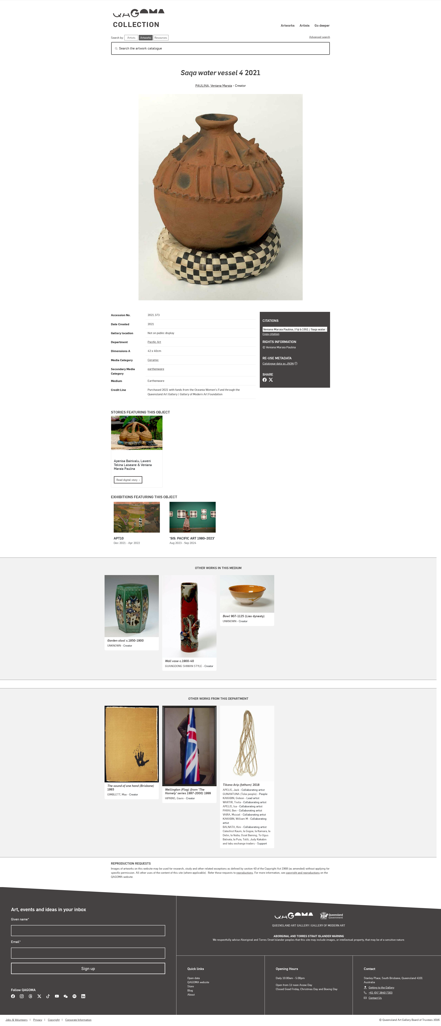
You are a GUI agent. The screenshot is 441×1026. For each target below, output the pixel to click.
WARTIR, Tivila (232, 802)
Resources (161, 37)
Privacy (37, 1020)
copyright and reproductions (303, 872)
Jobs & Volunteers (17, 1020)
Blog (190, 990)
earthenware (156, 369)
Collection (136, 24)
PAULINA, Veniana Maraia (213, 85)
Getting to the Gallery (381, 987)
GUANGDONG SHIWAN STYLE (183, 666)
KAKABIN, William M (235, 818)
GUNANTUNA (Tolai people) (240, 794)
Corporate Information (78, 1020)
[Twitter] (271, 380)
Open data (193, 978)
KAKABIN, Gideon (233, 798)
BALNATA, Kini (232, 827)
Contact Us (375, 998)
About (191, 994)
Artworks (288, 25)
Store (190, 986)
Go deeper (322, 25)
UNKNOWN (114, 645)
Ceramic (153, 360)
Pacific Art (154, 342)
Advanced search (319, 37)
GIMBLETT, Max (117, 794)
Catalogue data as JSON (278, 363)
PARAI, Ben (230, 810)
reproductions (244, 872)
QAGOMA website (198, 982)
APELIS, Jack (231, 790)
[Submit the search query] (113, 48)
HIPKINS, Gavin (174, 798)
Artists (305, 25)
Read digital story (126, 480)
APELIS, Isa (230, 806)
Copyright (54, 1020)
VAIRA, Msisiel (231, 814)
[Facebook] (265, 380)
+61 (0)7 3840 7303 (380, 992)
